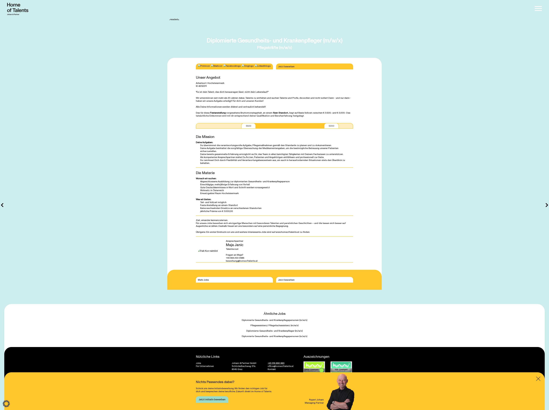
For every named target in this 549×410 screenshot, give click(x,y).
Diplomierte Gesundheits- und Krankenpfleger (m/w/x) (274, 330)
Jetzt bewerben (286, 66)
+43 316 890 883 (276, 362)
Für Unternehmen (205, 365)
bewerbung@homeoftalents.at (242, 260)
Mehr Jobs (203, 279)
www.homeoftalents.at (287, 231)
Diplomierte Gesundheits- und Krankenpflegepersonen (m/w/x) (274, 319)
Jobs (198, 362)
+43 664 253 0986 (235, 257)
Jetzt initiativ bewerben (212, 399)
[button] (6, 403)
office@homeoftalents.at (281, 365)
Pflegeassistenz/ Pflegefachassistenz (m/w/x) (274, 325)
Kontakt (272, 369)
